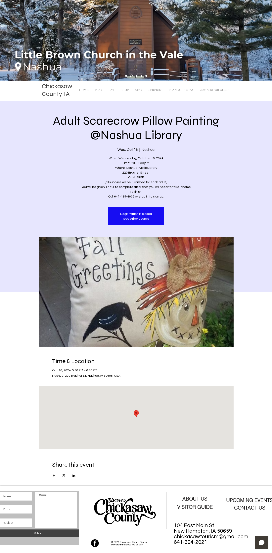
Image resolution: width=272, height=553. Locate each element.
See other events (136, 218)
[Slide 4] (146, 76)
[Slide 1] (131, 76)
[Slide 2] (136, 76)
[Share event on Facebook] (54, 475)
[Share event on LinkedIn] (73, 475)
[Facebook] (95, 543)
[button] (98, 90)
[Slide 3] (141, 76)
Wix (141, 544)
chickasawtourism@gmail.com (211, 536)
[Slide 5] (126, 76)
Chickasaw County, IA (57, 90)
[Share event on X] (64, 475)
